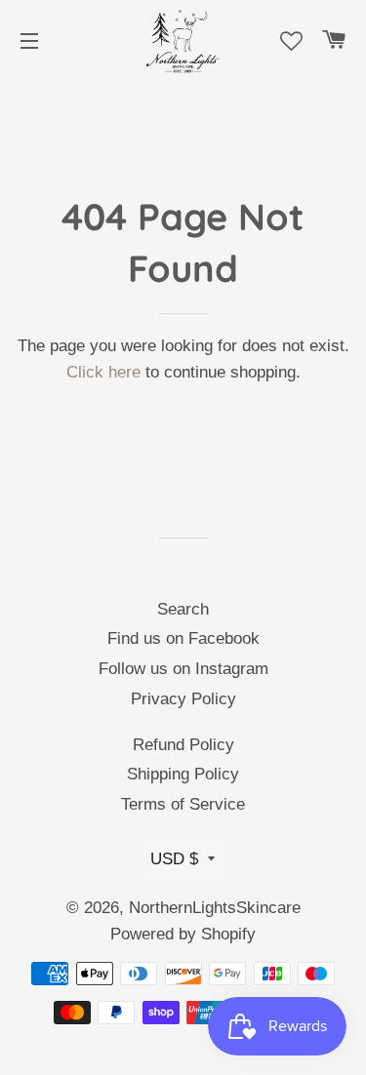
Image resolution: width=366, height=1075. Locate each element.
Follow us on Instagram (183, 668)
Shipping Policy (183, 774)
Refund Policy (183, 745)
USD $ (174, 859)
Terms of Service (183, 804)
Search (183, 609)
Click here (103, 372)
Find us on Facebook (183, 638)
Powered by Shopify (183, 934)
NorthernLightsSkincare (215, 907)
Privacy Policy (183, 699)
